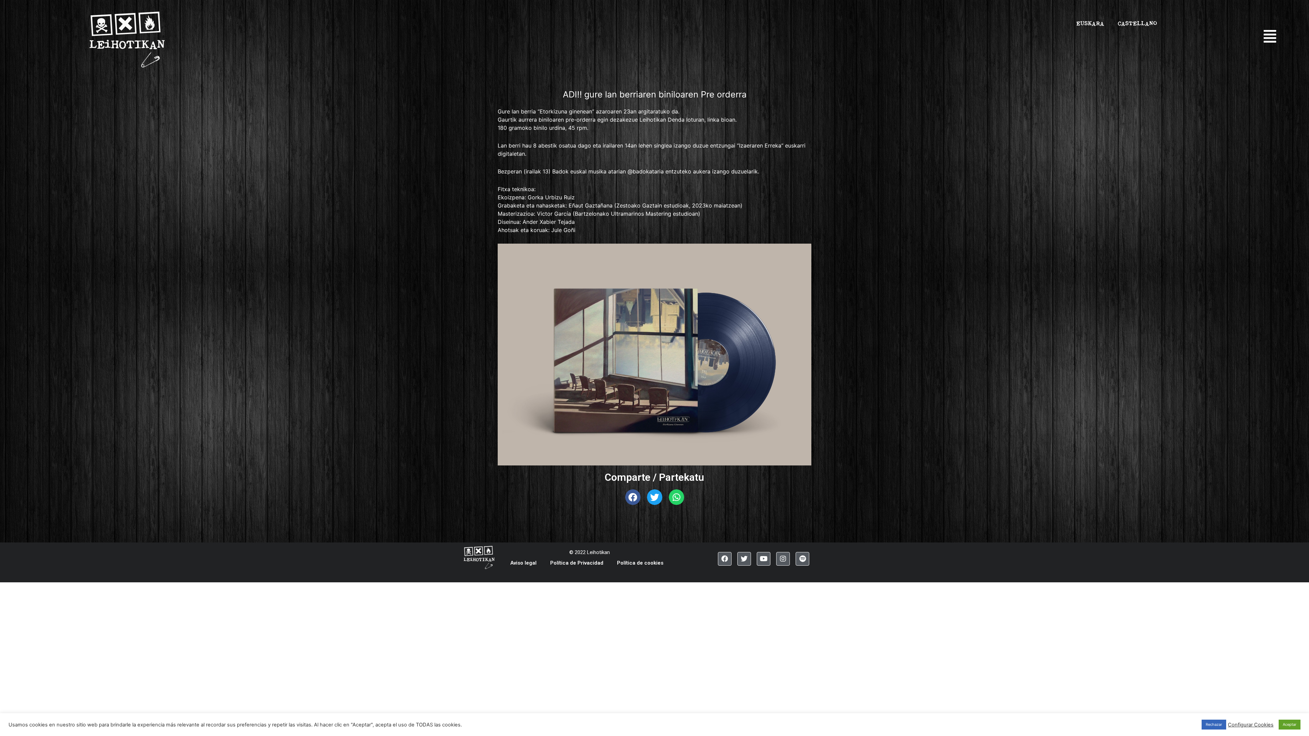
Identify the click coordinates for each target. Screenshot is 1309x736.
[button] (1274, 36)
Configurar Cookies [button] (1251, 725)
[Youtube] (763, 559)
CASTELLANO (1137, 23)
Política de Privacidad (576, 563)
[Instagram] (783, 559)
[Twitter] (744, 559)
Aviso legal (523, 563)
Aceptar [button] (1289, 724)
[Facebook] (725, 559)
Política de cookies (640, 563)
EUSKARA (1090, 23)
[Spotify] (802, 559)
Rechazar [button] (1214, 724)
